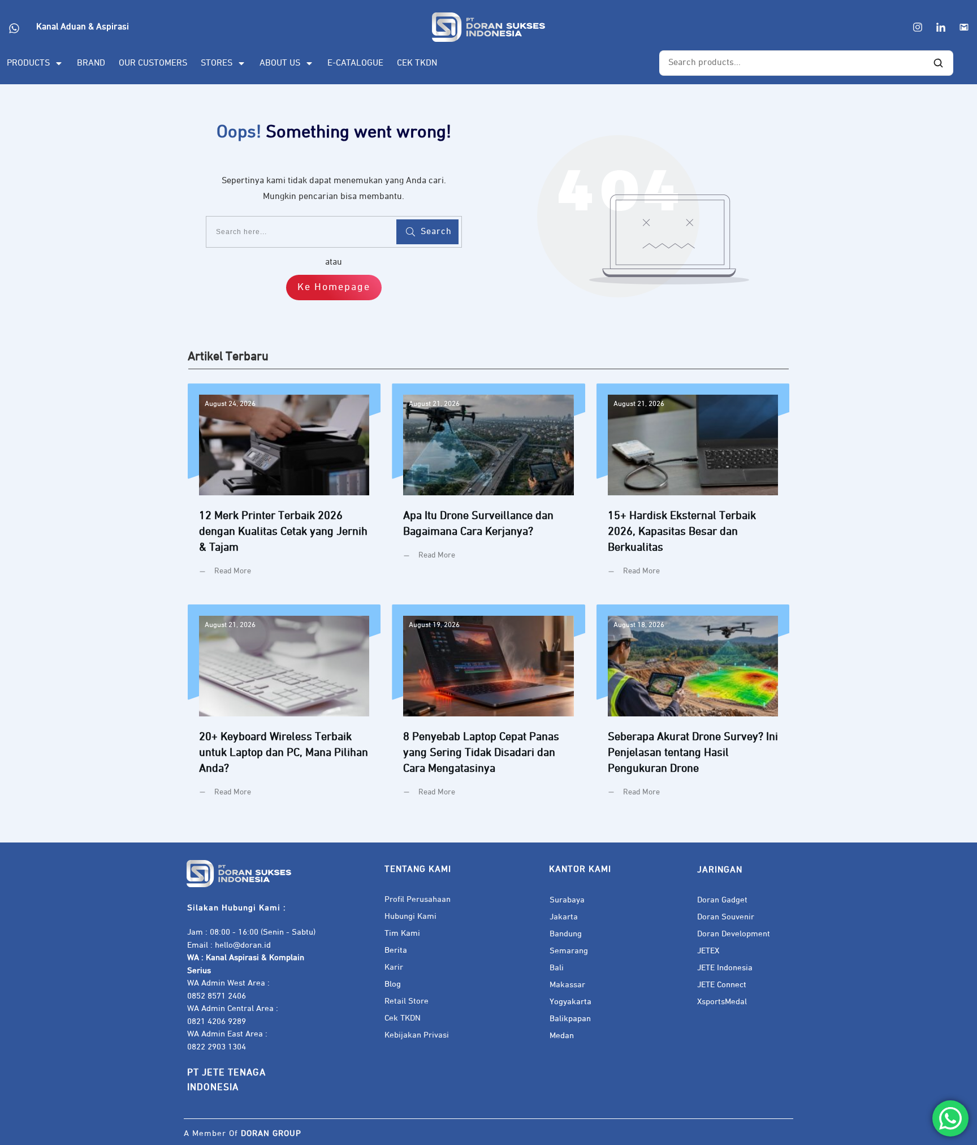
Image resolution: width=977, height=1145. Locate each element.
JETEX (708, 951)
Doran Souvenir (725, 917)
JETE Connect (721, 984)
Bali (557, 967)
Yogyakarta (570, 1001)
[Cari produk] (938, 63)
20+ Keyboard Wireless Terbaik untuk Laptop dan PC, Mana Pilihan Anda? (284, 709)
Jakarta (564, 917)
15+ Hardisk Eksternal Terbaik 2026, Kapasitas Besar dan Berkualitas (692, 488)
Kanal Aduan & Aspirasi (82, 27)
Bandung (566, 934)
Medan (562, 1035)
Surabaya (567, 900)
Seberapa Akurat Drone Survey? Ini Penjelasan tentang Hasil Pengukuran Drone (692, 709)
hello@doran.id (243, 945)
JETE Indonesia (725, 967)
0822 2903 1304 (216, 1047)
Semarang (569, 951)
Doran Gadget (722, 900)
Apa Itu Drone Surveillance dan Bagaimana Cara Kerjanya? (488, 488)
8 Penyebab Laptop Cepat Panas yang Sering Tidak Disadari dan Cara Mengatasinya (488, 709)
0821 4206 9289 (216, 1021)
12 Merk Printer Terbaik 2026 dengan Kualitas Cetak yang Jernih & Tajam (284, 488)
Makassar (567, 984)
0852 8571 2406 (216, 996)
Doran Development (733, 934)
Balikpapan (570, 1018)
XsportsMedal (722, 1001)
